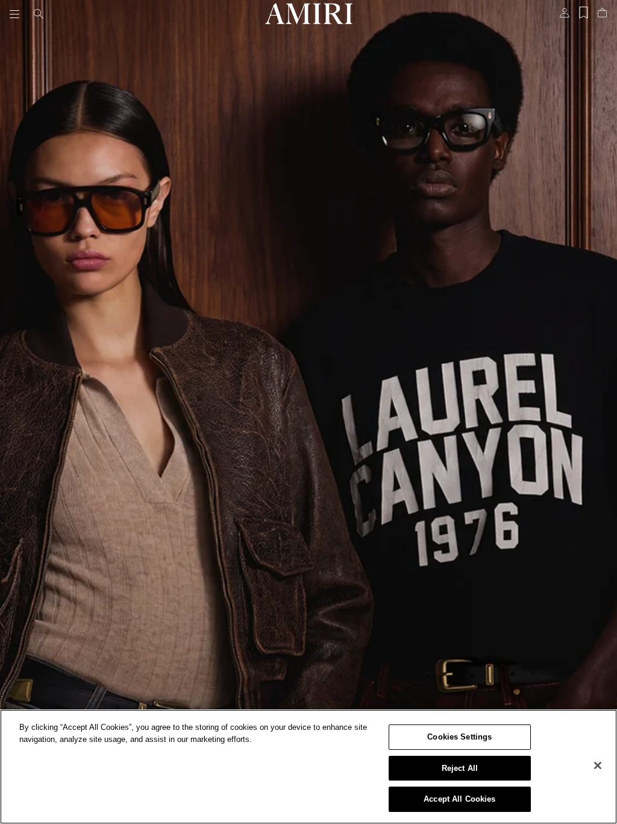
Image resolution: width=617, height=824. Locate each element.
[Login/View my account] (564, 16)
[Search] (38, 14)
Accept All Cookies (459, 798)
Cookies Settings (459, 736)
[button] (17, 14)
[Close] (597, 765)
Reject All (460, 768)
